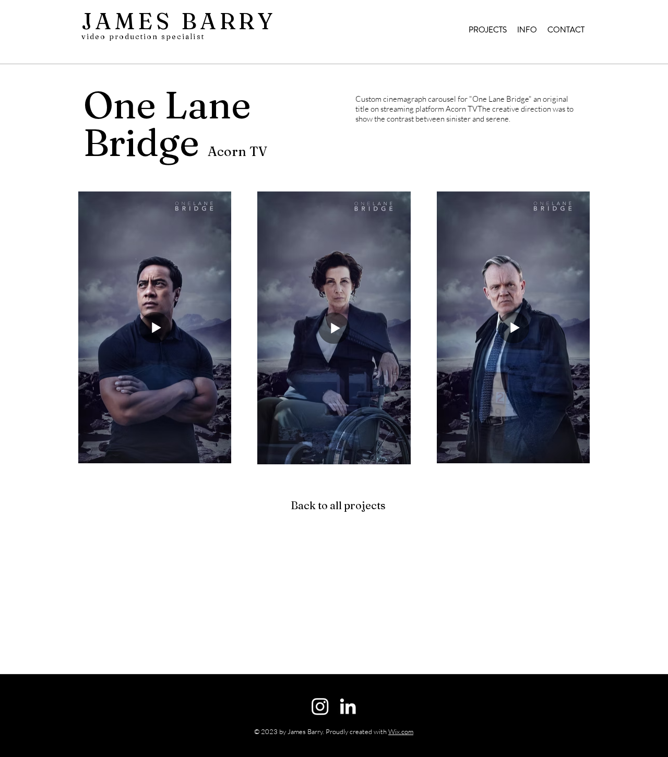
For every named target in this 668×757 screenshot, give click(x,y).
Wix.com (400, 731)
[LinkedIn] (348, 706)
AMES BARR (176, 21)
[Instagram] (320, 706)
